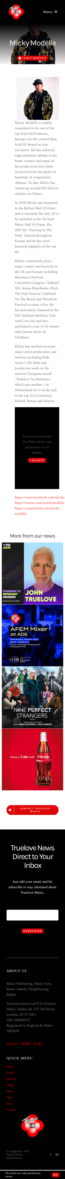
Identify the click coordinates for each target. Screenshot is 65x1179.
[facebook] (50, 1154)
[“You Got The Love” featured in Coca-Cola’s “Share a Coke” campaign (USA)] (32, 759)
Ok (55, 1174)
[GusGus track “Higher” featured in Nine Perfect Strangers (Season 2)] (32, 697)
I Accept (37, 460)
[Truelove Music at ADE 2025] (32, 635)
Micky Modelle (32, 42)
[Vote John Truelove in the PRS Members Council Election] (32, 573)
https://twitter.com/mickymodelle (39, 503)
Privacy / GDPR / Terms (24, 1044)
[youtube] (57, 1154)
